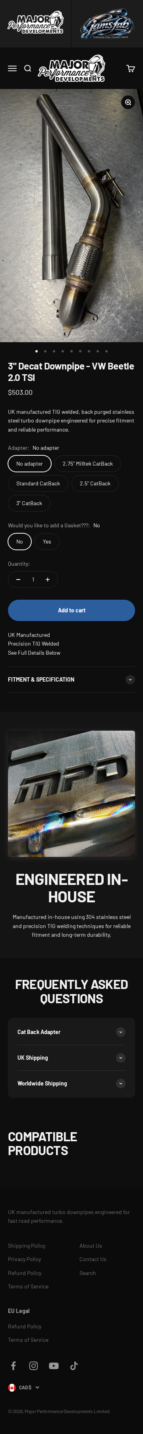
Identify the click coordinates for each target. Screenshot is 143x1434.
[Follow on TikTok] (74, 1365)
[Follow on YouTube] (53, 1365)
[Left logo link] (36, 23)
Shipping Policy (26, 1245)
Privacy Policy (24, 1259)
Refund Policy (24, 1272)
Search (87, 1272)
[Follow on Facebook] (13, 1365)
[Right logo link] (107, 23)
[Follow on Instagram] (33, 1365)
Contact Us (92, 1259)
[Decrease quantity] (18, 579)
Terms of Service (28, 1286)
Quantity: (19, 563)
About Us (90, 1245)
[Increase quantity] (48, 579)
